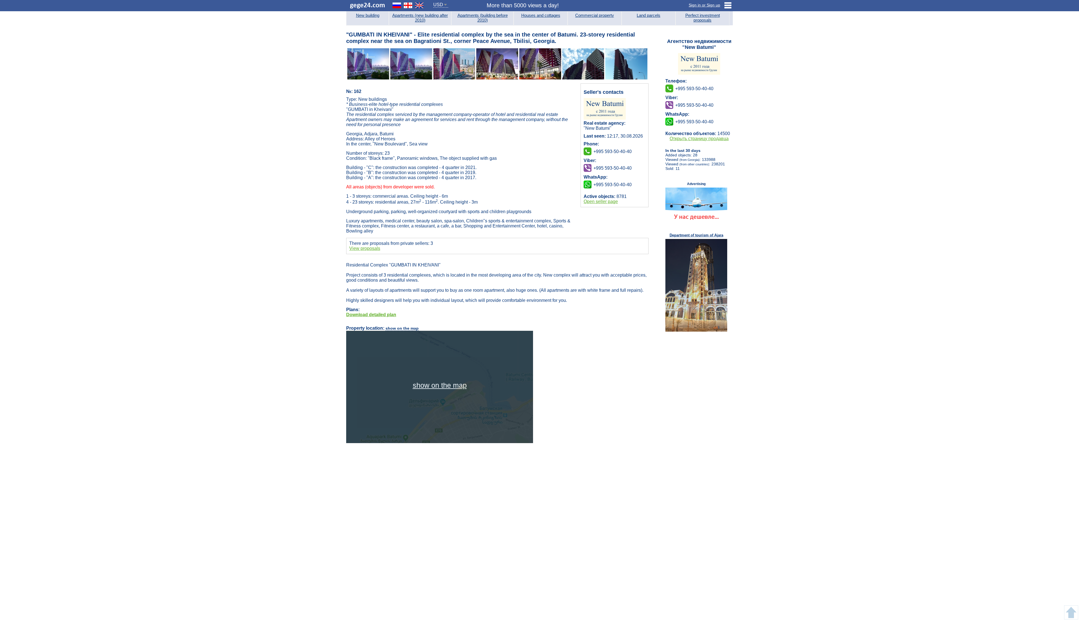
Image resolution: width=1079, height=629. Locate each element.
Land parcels (648, 15)
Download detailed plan (371, 314)
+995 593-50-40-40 (612, 168)
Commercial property (594, 15)
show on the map (402, 328)
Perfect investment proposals (702, 17)
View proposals (364, 248)
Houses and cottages (540, 15)
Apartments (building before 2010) (482, 17)
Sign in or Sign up (704, 5)
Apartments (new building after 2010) (420, 17)
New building (367, 15)
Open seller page (601, 201)
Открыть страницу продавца (699, 138)
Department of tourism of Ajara (696, 235)
